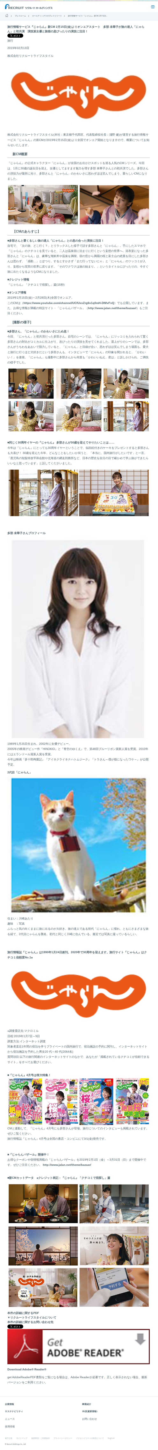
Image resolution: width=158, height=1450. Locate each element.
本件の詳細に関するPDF (23, 1313)
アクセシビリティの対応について (90, 1438)
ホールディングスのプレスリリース (47, 16)
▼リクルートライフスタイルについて (31, 1317)
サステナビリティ (14, 1411)
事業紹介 (86, 1404)
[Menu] (153, 7)
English (111, 1438)
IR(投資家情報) (89, 1411)
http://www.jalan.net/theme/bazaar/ (112, 308)
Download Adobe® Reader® (26, 1369)
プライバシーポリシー (63, 1438)
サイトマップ (21, 1438)
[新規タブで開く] (78, 1362)
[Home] (7, 15)
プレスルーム (20, 16)
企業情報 (9, 1404)
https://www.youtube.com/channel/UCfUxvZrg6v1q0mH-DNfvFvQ (68, 303)
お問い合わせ (89, 1419)
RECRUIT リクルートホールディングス (29, 6)
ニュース (10, 1419)
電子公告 (8, 1438)
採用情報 (10, 1426)
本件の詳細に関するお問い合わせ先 (30, 1322)
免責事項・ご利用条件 (40, 1438)
